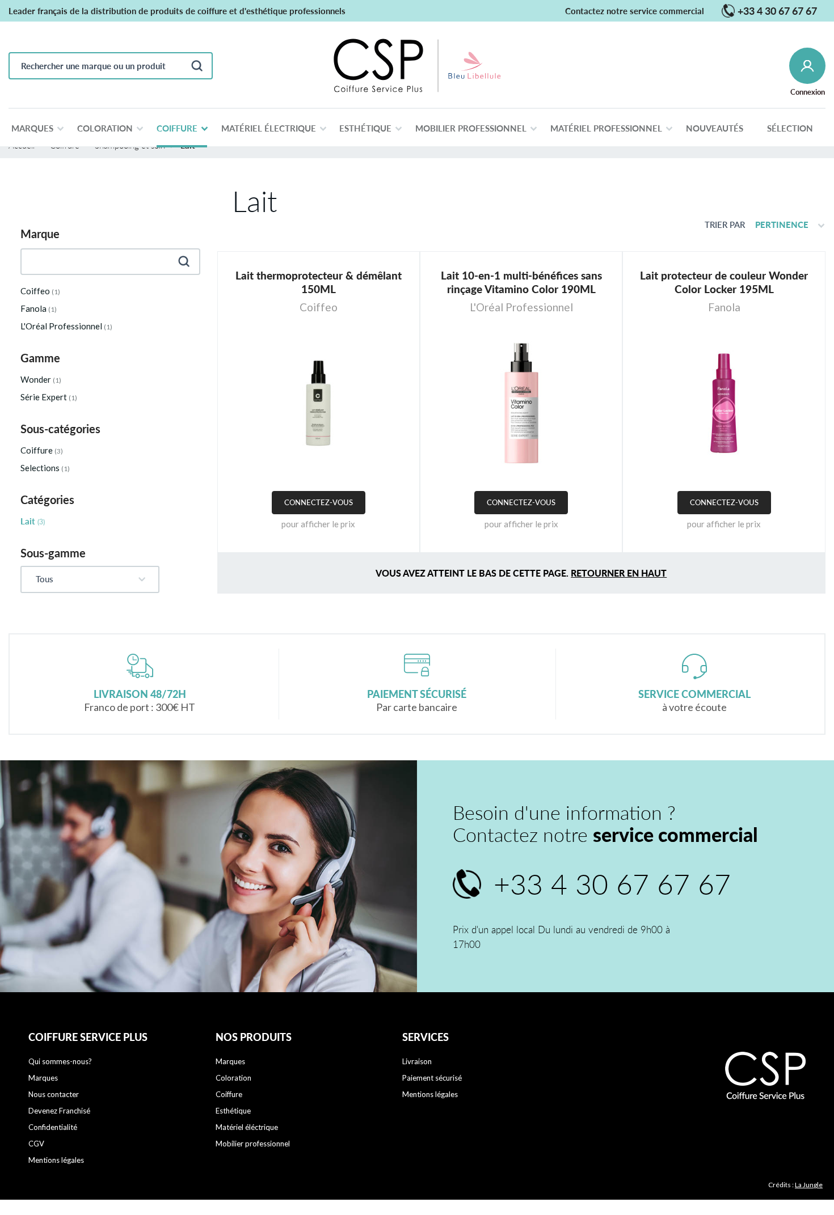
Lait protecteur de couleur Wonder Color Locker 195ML (724, 282)
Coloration (233, 1077)
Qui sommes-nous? (60, 1061)
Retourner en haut (619, 573)
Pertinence (781, 224)
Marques (43, 1077)
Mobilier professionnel (253, 1143)
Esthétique (233, 1110)
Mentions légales (56, 1160)
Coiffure (229, 1094)
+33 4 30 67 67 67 (769, 11)
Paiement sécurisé (432, 1077)
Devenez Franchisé (59, 1110)
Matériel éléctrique (247, 1127)
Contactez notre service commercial (634, 11)
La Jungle (809, 1184)
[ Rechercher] (196, 65)
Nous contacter (53, 1094)
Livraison (417, 1061)
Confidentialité (52, 1127)
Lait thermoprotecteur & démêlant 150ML (318, 282)
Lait (32, 521)
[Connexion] (807, 66)
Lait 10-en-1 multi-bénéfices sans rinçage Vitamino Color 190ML (521, 282)
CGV (36, 1143)
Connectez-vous (318, 502)
